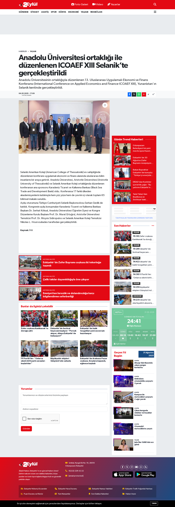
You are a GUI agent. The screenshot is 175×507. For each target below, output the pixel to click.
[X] (127, 467)
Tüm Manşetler (64, 494)
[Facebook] (122, 467)
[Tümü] (153, 226)
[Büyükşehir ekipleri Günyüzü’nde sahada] (64, 348)
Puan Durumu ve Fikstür (33, 494)
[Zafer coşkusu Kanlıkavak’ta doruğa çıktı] (34, 318)
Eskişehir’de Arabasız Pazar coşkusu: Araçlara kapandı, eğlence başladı (93, 360)
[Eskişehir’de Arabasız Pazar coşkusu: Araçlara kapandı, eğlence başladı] (93, 348)
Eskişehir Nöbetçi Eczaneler (35, 489)
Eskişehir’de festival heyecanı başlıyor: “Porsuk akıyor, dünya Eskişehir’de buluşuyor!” (141, 251)
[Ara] (155, 4)
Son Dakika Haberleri (100, 494)
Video (99, 4)
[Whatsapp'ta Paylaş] (139, 94)
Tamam (154, 503)
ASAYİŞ (45, 12)
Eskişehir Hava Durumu (67, 489)
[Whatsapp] (141, 467)
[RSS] (145, 467)
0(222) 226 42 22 (76, 471)
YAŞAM (84, 12)
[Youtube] (136, 467)
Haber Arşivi (131, 494)
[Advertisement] (87, 24)
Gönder (26, 429)
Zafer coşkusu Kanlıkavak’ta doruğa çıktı (142, 238)
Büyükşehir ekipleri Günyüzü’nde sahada (142, 289)
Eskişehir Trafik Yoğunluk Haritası (138, 489)
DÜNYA (62, 12)
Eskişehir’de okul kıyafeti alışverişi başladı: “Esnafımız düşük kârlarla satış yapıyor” (142, 302)
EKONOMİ (73, 12)
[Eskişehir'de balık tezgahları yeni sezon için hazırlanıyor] (93, 318)
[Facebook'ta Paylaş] (129, 94)
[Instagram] (132, 467)
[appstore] (122, 474)
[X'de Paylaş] (134, 94)
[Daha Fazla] (144, 94)
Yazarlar (115, 4)
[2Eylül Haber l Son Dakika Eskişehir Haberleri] (28, 4)
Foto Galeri (81, 4)
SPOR (53, 12)
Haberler (23, 51)
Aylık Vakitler (120, 344)
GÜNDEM (23, 12)
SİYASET (34, 12)
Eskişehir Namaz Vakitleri (102, 489)
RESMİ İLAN (96, 12)
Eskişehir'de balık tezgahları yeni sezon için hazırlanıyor (92, 330)
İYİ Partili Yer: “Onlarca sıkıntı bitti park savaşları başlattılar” (33, 360)
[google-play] (145, 474)
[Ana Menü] (155, 12)
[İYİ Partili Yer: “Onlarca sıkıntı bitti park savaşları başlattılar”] (34, 348)
